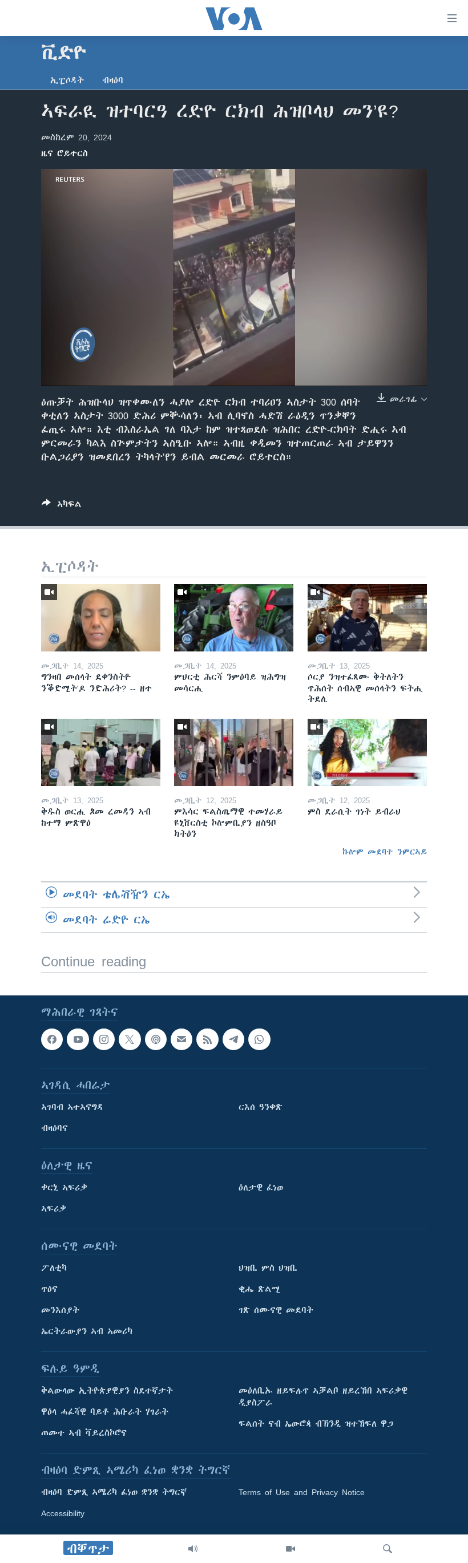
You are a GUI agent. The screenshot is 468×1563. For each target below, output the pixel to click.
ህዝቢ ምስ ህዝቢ (268, 1268)
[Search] (387, 1548)
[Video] (290, 1548)
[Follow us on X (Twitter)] (129, 1039)
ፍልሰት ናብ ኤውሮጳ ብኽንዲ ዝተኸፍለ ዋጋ (316, 1424)
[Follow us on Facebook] (52, 1039)
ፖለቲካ (54, 1268)
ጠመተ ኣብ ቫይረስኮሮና (84, 1433)
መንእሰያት (60, 1310)
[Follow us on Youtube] (77, 1039)
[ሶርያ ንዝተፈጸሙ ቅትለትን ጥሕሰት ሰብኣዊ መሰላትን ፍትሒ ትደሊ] (367, 617)
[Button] (62, 506)
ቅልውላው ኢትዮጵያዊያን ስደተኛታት (107, 1391)
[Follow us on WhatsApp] (259, 1039)
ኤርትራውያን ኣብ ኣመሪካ (86, 1331)
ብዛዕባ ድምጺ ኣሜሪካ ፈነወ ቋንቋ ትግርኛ (114, 1492)
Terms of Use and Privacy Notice (302, 1492)
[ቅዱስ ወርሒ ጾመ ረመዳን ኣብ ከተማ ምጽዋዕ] (100, 752)
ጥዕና (49, 1289)
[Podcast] (156, 1039)
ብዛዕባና (54, 1128)
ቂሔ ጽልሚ (259, 1289)
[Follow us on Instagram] (104, 1039)
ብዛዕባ (112, 80)
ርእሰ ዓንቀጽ (261, 1107)
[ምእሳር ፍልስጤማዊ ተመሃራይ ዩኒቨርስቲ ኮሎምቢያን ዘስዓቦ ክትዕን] (233, 752)
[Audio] (193, 1548)
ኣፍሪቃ (53, 1209)
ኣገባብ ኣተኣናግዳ (72, 1107)
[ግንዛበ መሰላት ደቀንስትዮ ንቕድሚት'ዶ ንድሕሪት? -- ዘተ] (100, 617)
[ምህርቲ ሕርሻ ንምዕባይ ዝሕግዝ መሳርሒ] (233, 617)
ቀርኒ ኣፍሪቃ (64, 1188)
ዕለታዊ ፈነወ (261, 1188)
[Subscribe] (181, 1039)
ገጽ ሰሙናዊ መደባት (276, 1310)
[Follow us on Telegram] (233, 1039)
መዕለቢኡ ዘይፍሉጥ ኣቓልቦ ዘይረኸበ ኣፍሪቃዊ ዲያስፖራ (323, 1397)
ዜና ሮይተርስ (64, 153)
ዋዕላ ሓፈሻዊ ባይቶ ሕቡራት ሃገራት (104, 1412)
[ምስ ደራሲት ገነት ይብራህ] (367, 752)
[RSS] (207, 1039)
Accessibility (62, 1513)
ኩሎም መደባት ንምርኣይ (384, 851)
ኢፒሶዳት (67, 80)
